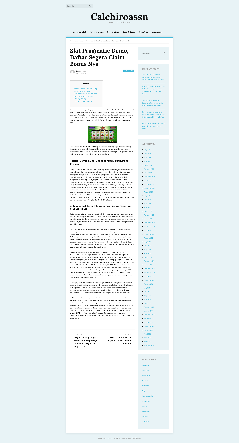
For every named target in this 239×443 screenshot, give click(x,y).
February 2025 (149, 215)
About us (143, 32)
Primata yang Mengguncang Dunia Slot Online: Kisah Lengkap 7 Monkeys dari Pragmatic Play (153, 114)
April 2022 (147, 338)
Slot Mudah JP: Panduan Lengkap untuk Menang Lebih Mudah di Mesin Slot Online (152, 103)
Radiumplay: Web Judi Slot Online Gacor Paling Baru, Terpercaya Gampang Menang (85, 96)
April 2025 (147, 207)
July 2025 (147, 196)
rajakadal (145, 370)
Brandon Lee (81, 71)
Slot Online (113, 32)
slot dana (145, 386)
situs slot (145, 406)
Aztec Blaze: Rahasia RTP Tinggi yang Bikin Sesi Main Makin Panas (153, 126)
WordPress (117, 438)
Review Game (97, 32)
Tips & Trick (129, 32)
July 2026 (147, 150)
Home (81, 41)
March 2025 (148, 211)
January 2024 (148, 265)
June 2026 (147, 153)
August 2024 (148, 238)
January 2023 (148, 311)
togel (144, 391)
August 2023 (148, 284)
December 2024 (149, 223)
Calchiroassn (119, 17)
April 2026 (147, 161)
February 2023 (149, 307)
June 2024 (147, 246)
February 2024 (149, 261)
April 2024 (147, 253)
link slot (145, 416)
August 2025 (148, 192)
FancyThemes (136, 438)
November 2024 (149, 226)
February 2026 (149, 169)
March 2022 (148, 342)
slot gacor (145, 365)
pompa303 (146, 401)
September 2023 (149, 280)
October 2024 (148, 230)
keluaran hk (146, 375)
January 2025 (148, 219)
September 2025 (149, 188)
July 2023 (147, 288)
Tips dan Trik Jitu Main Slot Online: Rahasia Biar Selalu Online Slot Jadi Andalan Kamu (153, 77)
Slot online (146, 422)
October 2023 (148, 276)
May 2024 (147, 249)
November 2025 (149, 180)
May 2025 (147, 203)
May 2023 (147, 295)
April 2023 (147, 299)
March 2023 (148, 303)
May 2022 (147, 334)
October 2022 (148, 322)
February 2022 (149, 345)
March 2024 (148, 257)
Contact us (157, 32)
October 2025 (148, 184)
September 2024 (149, 234)
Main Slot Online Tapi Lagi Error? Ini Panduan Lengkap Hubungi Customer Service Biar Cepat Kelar (153, 90)
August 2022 (148, 330)
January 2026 (148, 173)
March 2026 (148, 165)
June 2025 (147, 200)
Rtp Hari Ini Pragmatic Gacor (83, 101)
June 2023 (147, 292)
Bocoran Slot (79, 32)
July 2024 (147, 242)
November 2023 (149, 272)
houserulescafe (147, 396)
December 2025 (149, 176)
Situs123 (145, 380)
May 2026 (147, 157)
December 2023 (149, 269)
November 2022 (149, 318)
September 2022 (149, 326)
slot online (145, 411)
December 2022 (149, 315)
